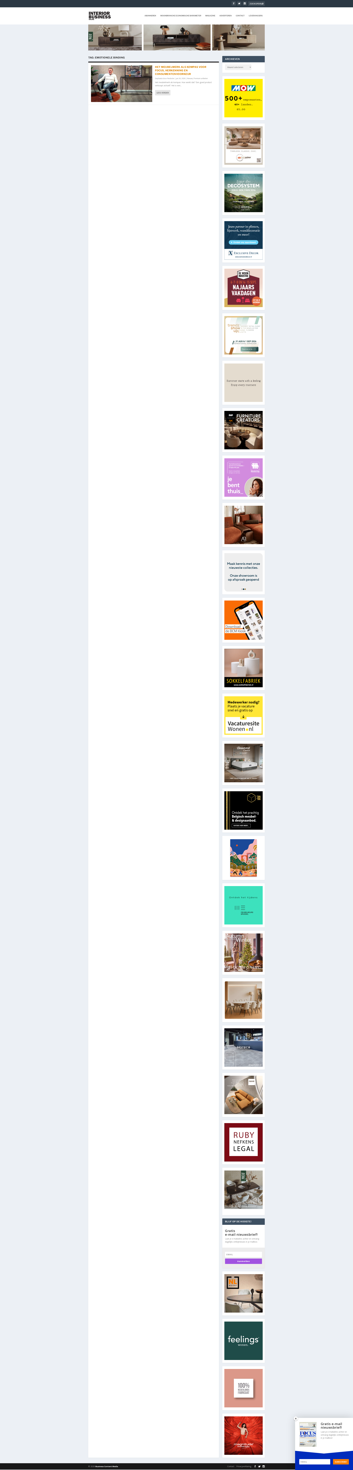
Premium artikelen (201, 78)
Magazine (210, 16)
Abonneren (150, 16)
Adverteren (225, 16)
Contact (240, 16)
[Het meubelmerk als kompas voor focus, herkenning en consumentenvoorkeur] (121, 83)
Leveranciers (256, 16)
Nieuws (190, 78)
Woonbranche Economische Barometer (180, 16)
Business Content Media (106, 1466)
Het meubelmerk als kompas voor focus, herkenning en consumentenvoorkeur (180, 70)
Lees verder (163, 92)
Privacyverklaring (243, 1466)
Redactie (170, 78)
